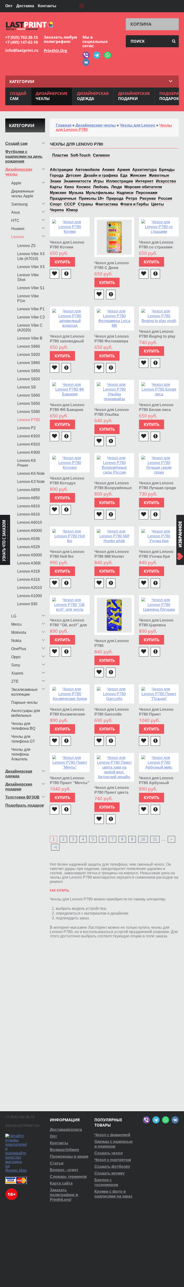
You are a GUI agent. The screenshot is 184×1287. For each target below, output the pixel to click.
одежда (93, 96)
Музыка (76, 193)
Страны (85, 204)
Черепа (57, 210)
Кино (69, 187)
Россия (165, 198)
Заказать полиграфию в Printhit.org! (64, 1195)
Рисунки (148, 198)
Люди (116, 187)
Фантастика (106, 204)
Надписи (125, 193)
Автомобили (87, 170)
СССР (69, 204)
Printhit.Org (55, 50)
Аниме (108, 170)
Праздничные (63, 198)
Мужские (58, 193)
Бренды (167, 170)
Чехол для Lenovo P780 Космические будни (67, 714)
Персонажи (146, 193)
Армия (123, 170)
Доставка (25, 6)
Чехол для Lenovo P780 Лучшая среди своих (157, 488)
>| (55, 847)
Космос (83, 187)
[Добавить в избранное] (54, 274)
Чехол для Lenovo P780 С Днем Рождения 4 (111, 268)
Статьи (56, 1163)
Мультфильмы (100, 193)
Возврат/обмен (64, 1150)
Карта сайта (61, 1183)
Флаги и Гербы (134, 204)
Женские (138, 175)
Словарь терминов (68, 1177)
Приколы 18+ (91, 198)
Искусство (166, 181)
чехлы (52, 96)
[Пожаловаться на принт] (66, 274)
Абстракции (61, 170)
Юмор (72, 210)
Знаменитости (77, 181)
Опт (8, 6)
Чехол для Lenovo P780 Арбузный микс (156, 783)
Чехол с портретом (112, 1160)
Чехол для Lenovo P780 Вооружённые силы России (113, 488)
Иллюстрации (119, 181)
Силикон (101, 155)
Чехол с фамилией (112, 1135)
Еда (123, 175)
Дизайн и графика (101, 175)
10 (143, 839)
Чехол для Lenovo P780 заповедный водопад (67, 341)
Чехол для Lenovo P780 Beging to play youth (157, 336)
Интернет (144, 181)
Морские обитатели (143, 187)
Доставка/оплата (66, 1130)
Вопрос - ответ (64, 1170)
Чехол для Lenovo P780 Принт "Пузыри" (156, 714)
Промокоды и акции (69, 1156)
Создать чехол (108, 1153)
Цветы (157, 204)
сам (18, 96)
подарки (134, 96)
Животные (159, 175)
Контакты (47, 6)
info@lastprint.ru (22, 50)
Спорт (56, 204)
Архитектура (144, 170)
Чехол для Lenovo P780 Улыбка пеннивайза (111, 414)
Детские (73, 175)
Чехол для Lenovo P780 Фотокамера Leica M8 (111, 341)
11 (155, 839)
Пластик (60, 155)
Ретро (131, 198)
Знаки (55, 181)
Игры (98, 181)
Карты (56, 187)
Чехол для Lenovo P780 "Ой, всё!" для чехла (68, 625)
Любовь (101, 187)
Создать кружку (109, 1173)
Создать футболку (112, 1166)
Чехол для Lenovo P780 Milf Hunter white (111, 556)
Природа (114, 198)
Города (56, 175)
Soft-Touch (80, 155)
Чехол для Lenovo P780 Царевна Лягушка (156, 625)
